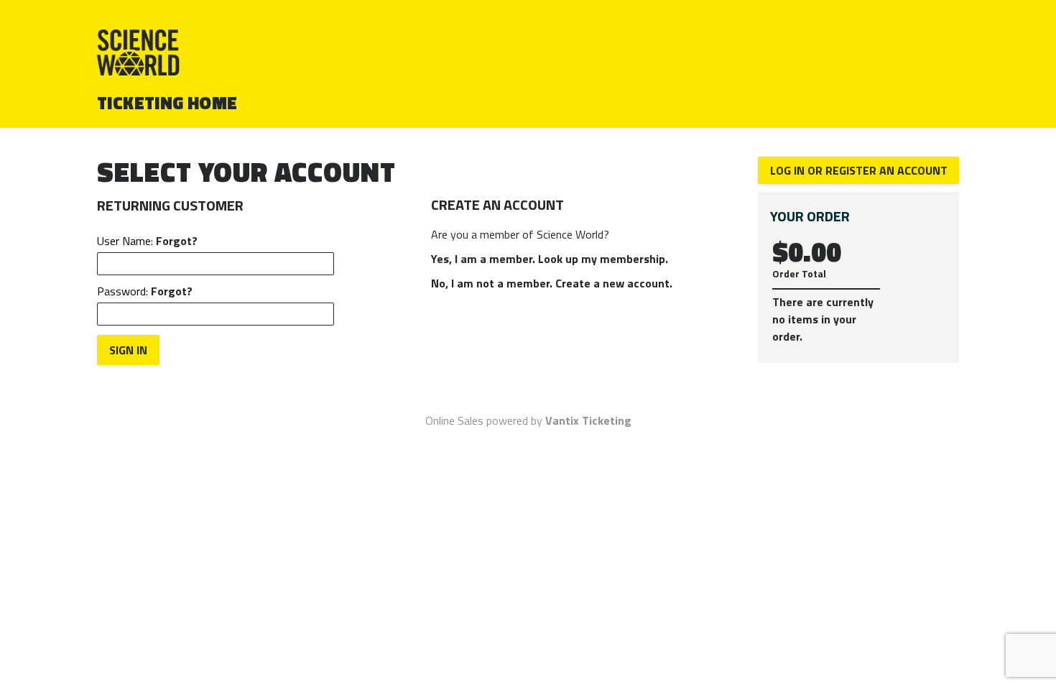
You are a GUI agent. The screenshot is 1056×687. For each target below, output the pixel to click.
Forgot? (177, 240)
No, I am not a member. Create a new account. (551, 283)
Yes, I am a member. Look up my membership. (549, 258)
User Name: (147, 240)
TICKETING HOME (167, 103)
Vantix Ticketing (588, 420)
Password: (145, 291)
